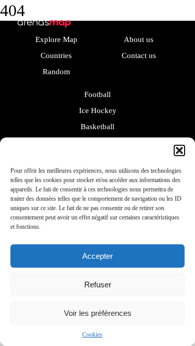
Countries (56, 55)
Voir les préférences (98, 313)
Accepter (97, 256)
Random (56, 71)
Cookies (92, 334)
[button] (179, 150)
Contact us (139, 55)
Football (97, 94)
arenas (44, 22)
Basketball (97, 126)
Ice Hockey (97, 110)
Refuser (97, 284)
